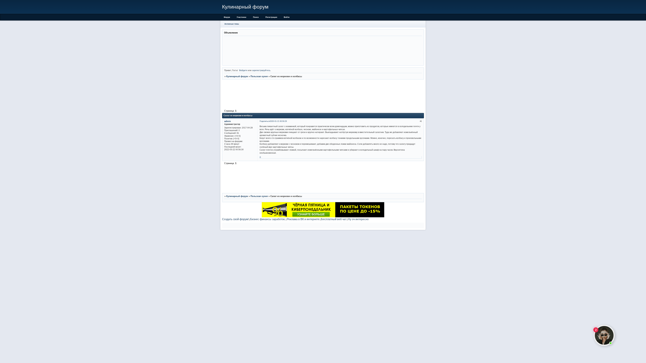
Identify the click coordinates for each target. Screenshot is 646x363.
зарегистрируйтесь (261, 70)
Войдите (243, 70)
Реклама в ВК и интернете (303, 219)
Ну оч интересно (358, 219)
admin (227, 121)
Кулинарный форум (237, 76)
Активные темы (231, 24)
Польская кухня (259, 76)
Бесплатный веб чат (333, 219)
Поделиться (265, 121)
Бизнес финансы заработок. (267, 219)
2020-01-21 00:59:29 (278, 121)
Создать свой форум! (235, 219)
